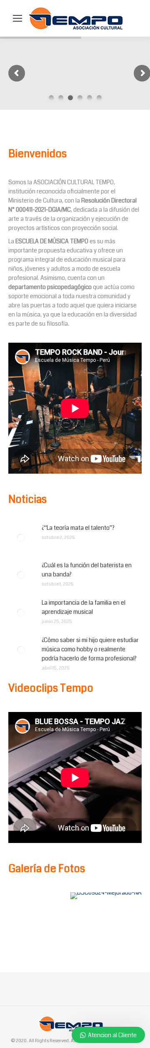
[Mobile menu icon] (17, 18)
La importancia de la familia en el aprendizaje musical (83, 607)
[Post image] (20, 537)
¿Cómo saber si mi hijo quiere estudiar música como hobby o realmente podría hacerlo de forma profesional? (90, 649)
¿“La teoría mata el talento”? (78, 528)
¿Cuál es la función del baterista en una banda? (87, 569)
